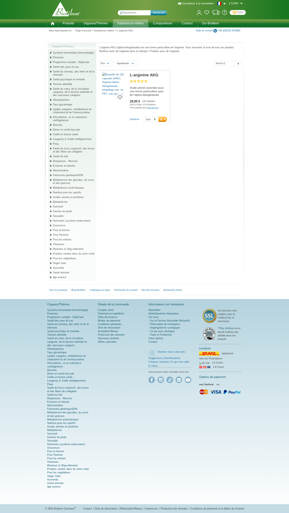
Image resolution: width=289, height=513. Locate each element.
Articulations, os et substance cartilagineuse (70, 119)
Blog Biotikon (78, 290)
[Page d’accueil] (52, 23)
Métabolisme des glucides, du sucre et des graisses (73, 181)
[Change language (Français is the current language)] (221, 3)
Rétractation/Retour (131, 508)
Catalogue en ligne (100, 290)
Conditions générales (110, 324)
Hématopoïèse (61, 99)
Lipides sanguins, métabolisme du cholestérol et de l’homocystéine (72, 111)
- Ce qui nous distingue (161, 331)
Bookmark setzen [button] (173, 290)
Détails (133, 119)
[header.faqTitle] (224, 14)
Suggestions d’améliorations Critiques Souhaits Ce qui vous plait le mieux (168, 362)
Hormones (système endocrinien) (71, 220)
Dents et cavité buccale (66, 129)
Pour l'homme (60, 234)
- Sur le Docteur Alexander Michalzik (169, 320)
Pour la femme (61, 230)
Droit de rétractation (109, 327)
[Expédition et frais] (216, 14)
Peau (56, 143)
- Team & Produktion (160, 334)
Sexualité (58, 216)
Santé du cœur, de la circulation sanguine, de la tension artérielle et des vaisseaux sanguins (73, 92)
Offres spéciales (107, 341)
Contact (152, 341)
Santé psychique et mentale (69, 79)
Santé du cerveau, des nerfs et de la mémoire (73, 73)
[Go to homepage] (66, 9)
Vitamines (58, 244)
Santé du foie (60, 156)
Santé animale (61, 272)
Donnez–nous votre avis (171, 351)
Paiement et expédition (111, 313)
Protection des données (111, 334)
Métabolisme (60, 201)
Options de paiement (212, 377)
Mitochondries (61, 170)
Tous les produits (58, 290)
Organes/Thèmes (63, 46)
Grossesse (59, 225)
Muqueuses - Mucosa (65, 161)
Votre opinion (155, 338)
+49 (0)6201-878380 (229, 30)
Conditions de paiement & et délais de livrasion (217, 508)
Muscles (58, 124)
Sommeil (58, 206)
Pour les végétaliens (64, 258)
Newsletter (154, 310)
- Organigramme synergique (164, 327)
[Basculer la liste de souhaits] (120, 97)
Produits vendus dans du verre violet (74, 253)
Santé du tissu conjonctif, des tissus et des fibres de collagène (74, 150)
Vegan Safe (59, 263)
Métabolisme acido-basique (68, 187)
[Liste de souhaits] (206, 13)
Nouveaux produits (108, 338)
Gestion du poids (62, 211)
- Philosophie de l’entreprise (164, 324)
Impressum (152, 508)
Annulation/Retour (108, 331)
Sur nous (153, 317)
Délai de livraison (107, 317)
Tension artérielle (62, 84)
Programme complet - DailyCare (71, 62)
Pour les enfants (62, 239)
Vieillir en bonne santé (65, 134)
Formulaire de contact (125, 290)
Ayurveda (58, 267)
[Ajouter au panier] (162, 119)
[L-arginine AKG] (114, 88)
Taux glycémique (62, 104)
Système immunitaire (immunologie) (73, 52)
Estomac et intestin (64, 165)
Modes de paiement (109, 320)
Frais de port (152, 108)
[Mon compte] (199, 12)
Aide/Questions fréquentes (163, 313)
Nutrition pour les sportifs (67, 192)
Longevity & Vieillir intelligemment (72, 139)
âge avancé (59, 277)
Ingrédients (123, 63)
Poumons (58, 57)
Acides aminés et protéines (68, 197)
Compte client (106, 310)
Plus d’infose (226, 328)
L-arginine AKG (144, 75)
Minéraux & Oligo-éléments (68, 248)
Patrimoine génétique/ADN (68, 175)
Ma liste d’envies (150, 290)
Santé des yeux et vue (66, 66)
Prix (103, 63)
